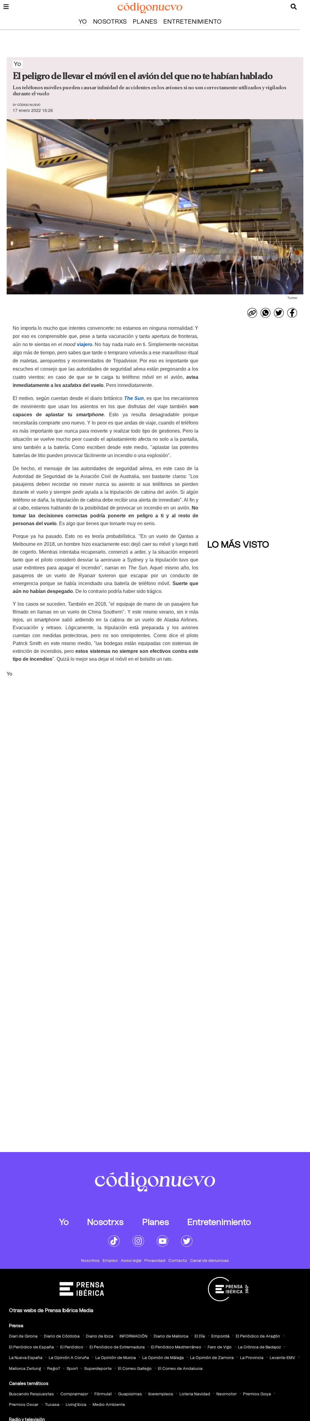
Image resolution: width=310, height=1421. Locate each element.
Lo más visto (238, 544)
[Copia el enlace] (252, 313)
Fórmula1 (103, 1394)
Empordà (220, 1336)
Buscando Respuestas (31, 1394)
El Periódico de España (31, 1347)
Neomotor (226, 1394)
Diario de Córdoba (62, 1336)
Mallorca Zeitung (25, 1369)
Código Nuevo (28, 104)
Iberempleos (160, 1394)
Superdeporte (98, 1369)
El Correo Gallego (135, 1369)
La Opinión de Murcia (115, 1358)
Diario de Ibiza (99, 1336)
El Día (200, 1336)
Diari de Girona (23, 1336)
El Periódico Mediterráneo (176, 1347)
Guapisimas (130, 1394)
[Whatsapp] (265, 313)
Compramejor (74, 1394)
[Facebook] (292, 313)
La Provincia (251, 1358)
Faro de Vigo (220, 1347)
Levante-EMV (282, 1358)
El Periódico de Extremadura (117, 1347)
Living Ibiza (76, 1405)
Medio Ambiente (109, 1405)
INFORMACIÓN (133, 1336)
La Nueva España (25, 1358)
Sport (72, 1369)
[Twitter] (279, 313)
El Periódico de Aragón (258, 1336)
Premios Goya (257, 1394)
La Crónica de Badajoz (259, 1347)
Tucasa (52, 1405)
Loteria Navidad (195, 1394)
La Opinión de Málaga (163, 1358)
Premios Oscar (23, 1405)
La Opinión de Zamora (212, 1358)
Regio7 (53, 1369)
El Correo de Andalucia (180, 1369)
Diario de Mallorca (171, 1336)
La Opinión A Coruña (69, 1358)
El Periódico (71, 1347)
